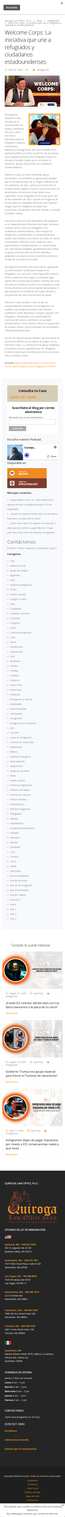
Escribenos (11, 1430)
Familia (13, 665)
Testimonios (32, 1500)
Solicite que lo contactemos (21, 1448)
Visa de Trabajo (18, 894)
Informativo (16, 713)
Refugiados (16, 813)
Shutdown (15, 847)
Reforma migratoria (20, 809)
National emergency (20, 756)
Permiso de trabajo (20, 789)
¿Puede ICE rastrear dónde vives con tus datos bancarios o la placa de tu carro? (32, 1005)
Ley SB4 (14, 732)
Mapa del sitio (32, 1496)
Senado (14, 842)
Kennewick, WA (13, 1260)
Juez (12, 727)
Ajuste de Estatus (19, 570)
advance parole (18, 565)
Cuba (12, 637)
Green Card (16, 684)
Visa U (13, 913)
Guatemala (15, 689)
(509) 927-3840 (23, 397)
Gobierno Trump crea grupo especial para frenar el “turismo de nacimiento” (32, 1073)
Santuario (15, 837)
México (14, 751)
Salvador (14, 832)
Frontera (14, 675)
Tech (12, 851)
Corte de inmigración (20, 632)
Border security (18, 594)
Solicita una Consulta (17, 1439)
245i (12, 561)
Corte (13, 627)
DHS (12, 656)
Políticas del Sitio (33, 1492)
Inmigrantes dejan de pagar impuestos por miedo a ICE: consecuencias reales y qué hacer (32, 1144)
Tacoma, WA (12, 1326)
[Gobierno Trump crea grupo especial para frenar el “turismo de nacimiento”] (32, 1038)
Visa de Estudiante (19, 875)
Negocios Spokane (19, 770)
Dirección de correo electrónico (26, 417)
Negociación (16, 766)
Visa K (13, 904)
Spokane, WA (12, 1244)
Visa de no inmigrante (21, 885)
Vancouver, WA (13, 1310)
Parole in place (17, 780)
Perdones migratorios (21, 785)
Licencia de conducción (22, 742)
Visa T (13, 909)
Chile (12, 604)
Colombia (15, 618)
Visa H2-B (15, 899)
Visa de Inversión (18, 880)
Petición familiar (18, 799)
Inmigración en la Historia (23, 723)
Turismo (14, 856)
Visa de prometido (19, 890)
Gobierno (15, 680)
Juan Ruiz (38, 993)
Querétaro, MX (13, 1350)
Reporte (14, 818)
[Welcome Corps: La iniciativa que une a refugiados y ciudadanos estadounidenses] (32, 92)
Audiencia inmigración (21, 584)
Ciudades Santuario (20, 613)
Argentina (15, 575)
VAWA (13, 866)
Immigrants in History (21, 699)
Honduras (15, 694)
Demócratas (16, 646)
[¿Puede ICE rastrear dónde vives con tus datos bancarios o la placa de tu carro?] (32, 969)
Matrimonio (16, 747)
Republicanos (17, 823)
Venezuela (15, 870)
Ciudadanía (15, 608)
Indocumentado (18, 708)
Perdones (32, 1484)
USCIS (13, 861)
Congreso (15, 622)
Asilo (12, 580)
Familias (14, 670)
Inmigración (43, 69)
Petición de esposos (20, 794)
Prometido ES (17, 804)
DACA (13, 642)
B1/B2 (13, 589)
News (13, 775)
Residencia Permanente (22, 828)
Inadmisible (16, 704)
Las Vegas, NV (13, 1276)
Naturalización (17, 761)
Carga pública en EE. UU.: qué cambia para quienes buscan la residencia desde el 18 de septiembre (30, 504)
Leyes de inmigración (21, 737)
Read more (12, 1013)
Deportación (16, 651)
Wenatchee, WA (14, 1291)
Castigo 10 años (18, 599)
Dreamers (15, 661)
